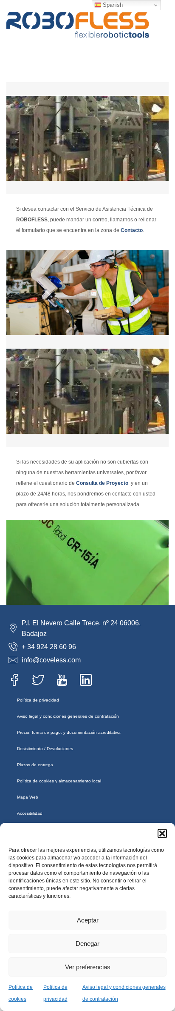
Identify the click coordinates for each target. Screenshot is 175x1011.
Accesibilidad (29, 813)
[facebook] (16, 680)
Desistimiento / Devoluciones (45, 748)
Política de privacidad (38, 700)
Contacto (132, 230)
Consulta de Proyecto (102, 483)
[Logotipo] (77, 10)
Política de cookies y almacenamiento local (59, 781)
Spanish (112, 5)
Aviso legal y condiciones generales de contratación (68, 716)
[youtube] (64, 680)
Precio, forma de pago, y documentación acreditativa (69, 732)
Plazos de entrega (35, 764)
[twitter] (40, 680)
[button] (162, 833)
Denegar (87, 943)
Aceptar (88, 920)
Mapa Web (27, 797)
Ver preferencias (87, 967)
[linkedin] (88, 680)
